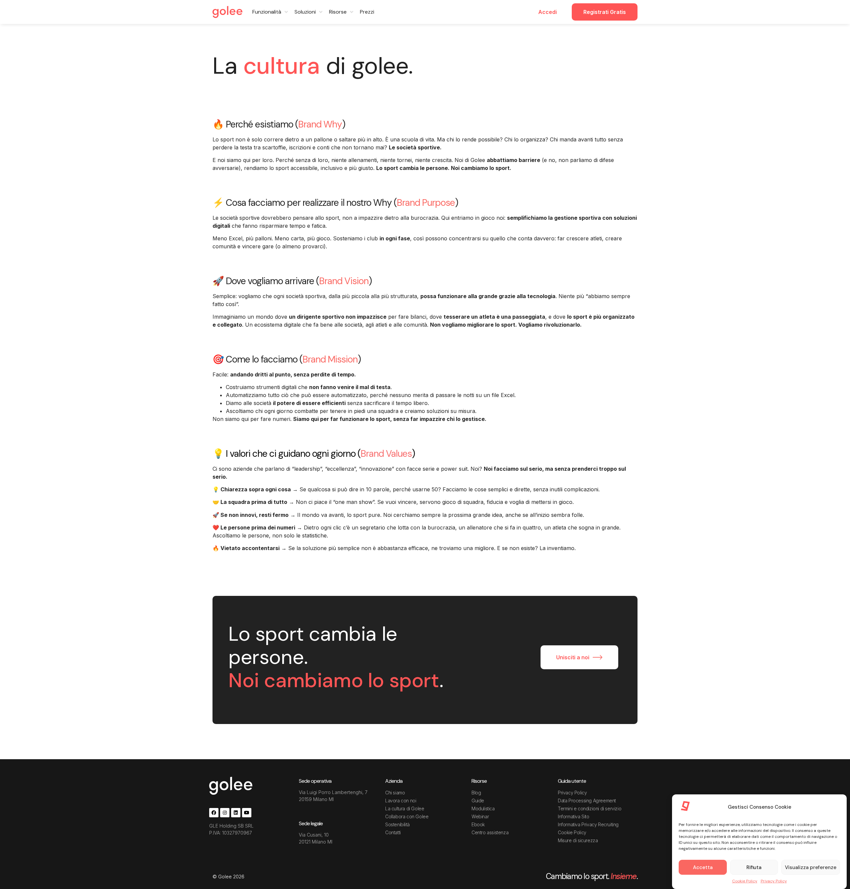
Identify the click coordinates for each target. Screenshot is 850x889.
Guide (477, 800)
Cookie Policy (744, 881)
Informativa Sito (573, 816)
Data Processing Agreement (587, 800)
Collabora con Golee (406, 816)
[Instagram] (224, 812)
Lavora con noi (400, 800)
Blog (476, 792)
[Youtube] (246, 812)
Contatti (393, 832)
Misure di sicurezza (578, 840)
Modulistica (483, 808)
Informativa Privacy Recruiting (588, 824)
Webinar (480, 816)
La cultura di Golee (404, 808)
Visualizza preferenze (810, 867)
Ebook (478, 824)
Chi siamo (395, 792)
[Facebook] (213, 812)
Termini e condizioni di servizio (589, 808)
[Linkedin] (235, 812)
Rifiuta (753, 867)
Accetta (703, 867)
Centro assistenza (489, 832)
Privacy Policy (774, 881)
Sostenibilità (397, 824)
